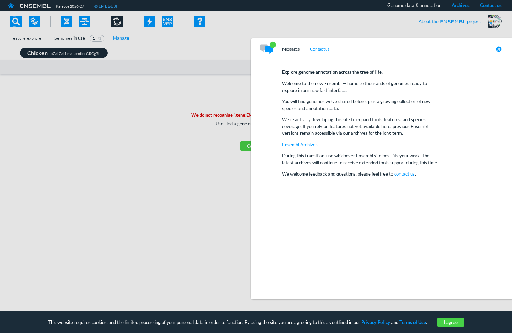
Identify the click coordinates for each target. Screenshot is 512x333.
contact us (404, 174)
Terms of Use (412, 322)
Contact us (319, 49)
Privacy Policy (375, 322)
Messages (291, 49)
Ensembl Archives (300, 144)
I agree (451, 322)
